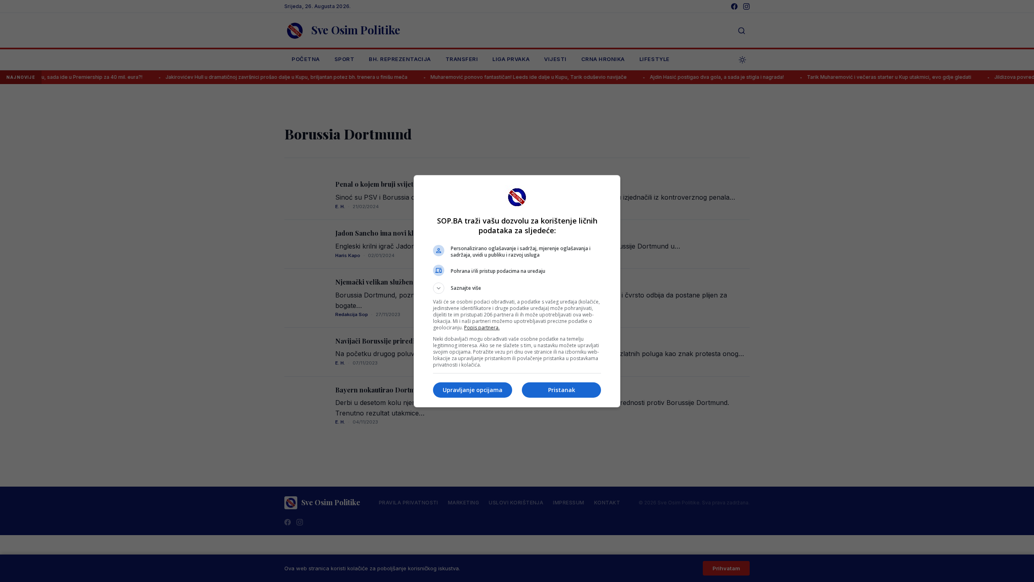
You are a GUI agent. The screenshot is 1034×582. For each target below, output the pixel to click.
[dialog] (517, 291)
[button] (517, 288)
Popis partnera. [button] (482, 327)
